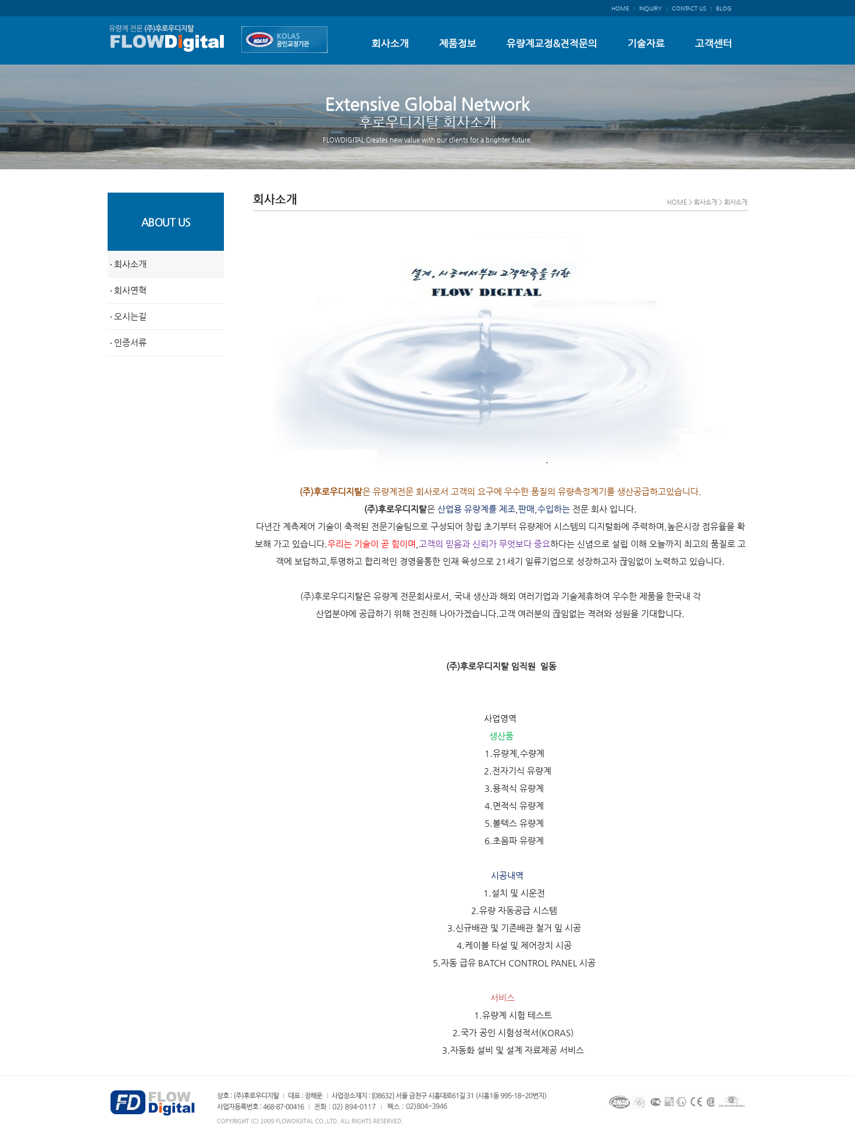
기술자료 (646, 43)
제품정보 (457, 43)
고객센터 (713, 43)
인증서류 (129, 342)
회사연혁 (129, 290)
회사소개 (390, 43)
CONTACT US (689, 8)
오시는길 (129, 316)
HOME (620, 8)
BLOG (724, 8)
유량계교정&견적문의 (552, 43)
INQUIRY (650, 8)
